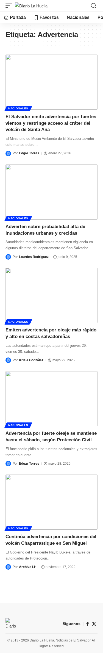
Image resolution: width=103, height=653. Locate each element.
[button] (10, 6)
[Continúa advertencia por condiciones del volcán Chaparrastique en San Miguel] (51, 502)
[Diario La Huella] (31, 6)
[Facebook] (87, 624)
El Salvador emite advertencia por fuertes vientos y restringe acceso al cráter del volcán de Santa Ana (50, 123)
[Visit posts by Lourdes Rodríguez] (8, 257)
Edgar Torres (29, 153)
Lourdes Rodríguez (34, 257)
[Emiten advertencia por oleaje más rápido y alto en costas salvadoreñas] (51, 295)
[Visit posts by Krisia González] (8, 360)
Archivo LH (28, 567)
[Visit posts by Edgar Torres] (8, 153)
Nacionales (18, 108)
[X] (94, 624)
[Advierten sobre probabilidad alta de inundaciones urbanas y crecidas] (51, 192)
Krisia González (31, 360)
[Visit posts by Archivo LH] (8, 567)
